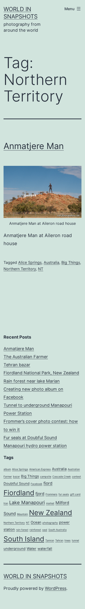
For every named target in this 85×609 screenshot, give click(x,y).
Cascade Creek (61, 476)
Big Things (70, 262)
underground (15, 549)
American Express (40, 469)
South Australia (57, 529)
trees (67, 540)
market (50, 503)
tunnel (75, 540)
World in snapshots (35, 576)
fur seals (64, 494)
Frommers (51, 494)
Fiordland (19, 493)
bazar (16, 476)
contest (76, 476)
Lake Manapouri (27, 502)
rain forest (22, 529)
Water (31, 549)
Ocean (36, 522)
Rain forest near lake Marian (32, 381)
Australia (51, 262)
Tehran (59, 540)
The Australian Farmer (26, 356)
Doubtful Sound (17, 483)
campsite (45, 476)
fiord (47, 483)
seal (44, 529)
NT (40, 268)
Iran (6, 503)
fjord (39, 493)
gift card (75, 494)
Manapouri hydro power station (35, 445)
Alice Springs (30, 262)
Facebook (36, 483)
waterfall (45, 549)
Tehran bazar (17, 364)
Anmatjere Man (34, 146)
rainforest (35, 529)
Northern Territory (20, 268)
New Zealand (50, 512)
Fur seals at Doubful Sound (30, 437)
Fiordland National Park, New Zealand (41, 372)
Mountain (22, 514)
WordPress (55, 588)
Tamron (49, 540)
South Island (24, 539)
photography (50, 522)
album (7, 469)
